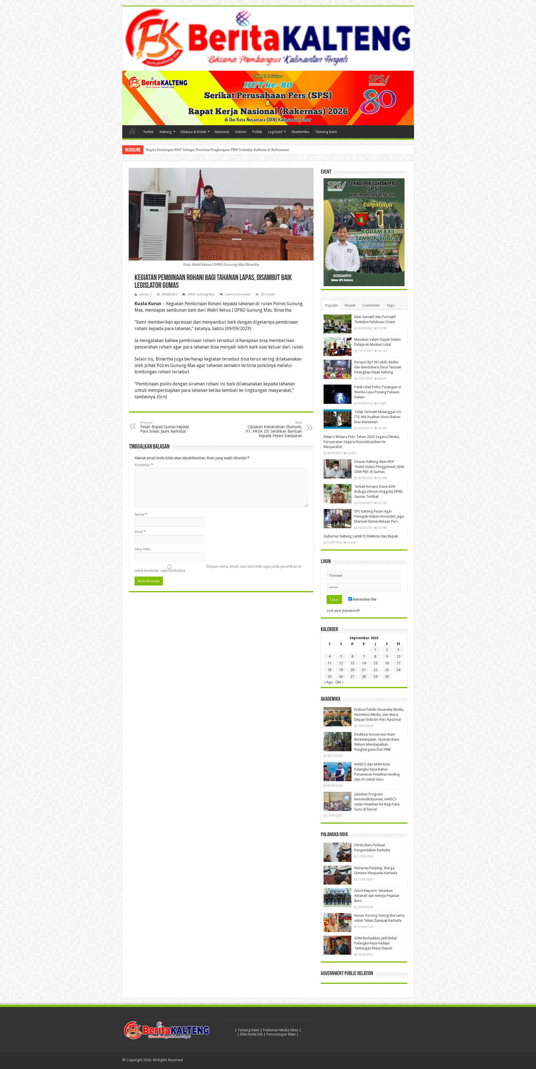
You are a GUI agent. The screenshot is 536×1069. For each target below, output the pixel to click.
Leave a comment (237, 294)
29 (375, 677)
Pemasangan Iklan (281, 1034)
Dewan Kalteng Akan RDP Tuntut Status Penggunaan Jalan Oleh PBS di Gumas (379, 467)
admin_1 (145, 294)
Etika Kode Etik (251, 1034)
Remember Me (364, 600)
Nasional (222, 132)
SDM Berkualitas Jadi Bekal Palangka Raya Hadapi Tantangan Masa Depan (375, 943)
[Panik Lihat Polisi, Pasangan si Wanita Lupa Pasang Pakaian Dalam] (337, 394)
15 (375, 663)
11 (329, 663)
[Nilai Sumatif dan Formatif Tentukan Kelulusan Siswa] (337, 323)
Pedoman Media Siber (280, 1030)
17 (398, 663)
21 (364, 670)
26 (341, 677)
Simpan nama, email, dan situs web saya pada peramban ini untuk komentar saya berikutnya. (218, 568)
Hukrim (240, 132)
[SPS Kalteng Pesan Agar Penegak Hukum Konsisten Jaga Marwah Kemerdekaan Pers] (337, 518)
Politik (257, 132)
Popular (331, 305)
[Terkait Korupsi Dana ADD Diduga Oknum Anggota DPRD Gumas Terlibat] (337, 493)
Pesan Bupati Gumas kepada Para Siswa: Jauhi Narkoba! (164, 427)
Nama (141, 514)
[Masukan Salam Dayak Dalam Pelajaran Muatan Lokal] (337, 346)
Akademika (300, 132)
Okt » (339, 682)
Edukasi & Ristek (193, 132)
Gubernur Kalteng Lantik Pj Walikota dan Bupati (361, 536)
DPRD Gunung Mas (201, 294)
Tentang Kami (326, 132)
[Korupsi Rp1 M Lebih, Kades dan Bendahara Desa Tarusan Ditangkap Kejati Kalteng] (337, 369)
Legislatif (275, 132)
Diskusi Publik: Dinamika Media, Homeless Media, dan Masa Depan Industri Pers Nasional (379, 715)
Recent (350, 305)
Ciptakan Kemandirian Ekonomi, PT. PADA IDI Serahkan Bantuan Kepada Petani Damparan (274, 429)
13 (352, 663)
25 (329, 677)
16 (387, 663)
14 (364, 663)
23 (387, 670)
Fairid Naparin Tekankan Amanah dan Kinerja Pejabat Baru (376, 895)
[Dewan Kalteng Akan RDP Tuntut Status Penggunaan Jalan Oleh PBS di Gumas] (337, 468)
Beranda (132, 131)
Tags (390, 305)
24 (398, 670)
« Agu (328, 682)
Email (140, 532)
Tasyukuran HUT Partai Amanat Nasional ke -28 (182, 150)
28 (364, 677)
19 (341, 670)
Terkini (148, 132)
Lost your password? (343, 611)
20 (352, 670)
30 (387, 677)
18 (329, 670)
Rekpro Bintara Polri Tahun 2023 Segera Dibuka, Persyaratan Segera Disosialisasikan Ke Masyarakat (362, 442)
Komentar (144, 465)
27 (352, 677)
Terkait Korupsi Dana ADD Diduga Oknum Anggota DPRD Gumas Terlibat (378, 492)
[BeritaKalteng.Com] (268, 38)
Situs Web (142, 549)
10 (398, 657)
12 (341, 663)
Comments (371, 305)
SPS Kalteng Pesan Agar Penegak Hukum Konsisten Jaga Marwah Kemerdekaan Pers (379, 516)
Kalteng (166, 132)
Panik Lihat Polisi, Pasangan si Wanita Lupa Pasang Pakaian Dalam (377, 392)
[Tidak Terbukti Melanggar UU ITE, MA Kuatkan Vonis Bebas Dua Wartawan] (337, 419)
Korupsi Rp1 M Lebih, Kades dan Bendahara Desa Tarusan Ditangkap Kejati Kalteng (377, 367)
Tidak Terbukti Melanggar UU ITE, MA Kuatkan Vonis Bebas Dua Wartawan (377, 417)
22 (375, 670)
